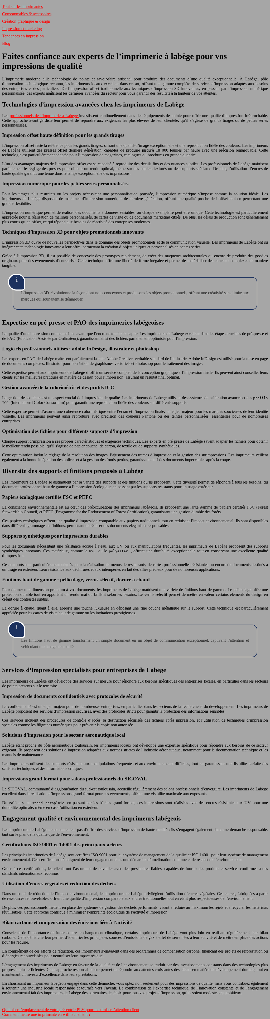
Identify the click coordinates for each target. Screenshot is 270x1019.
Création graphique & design (26, 21)
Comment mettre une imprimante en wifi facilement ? (46, 1014)
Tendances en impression (23, 36)
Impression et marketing (22, 28)
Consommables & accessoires (26, 14)
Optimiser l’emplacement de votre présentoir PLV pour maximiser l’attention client (70, 1009)
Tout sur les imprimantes (22, 6)
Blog (6, 43)
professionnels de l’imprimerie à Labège (44, 115)
